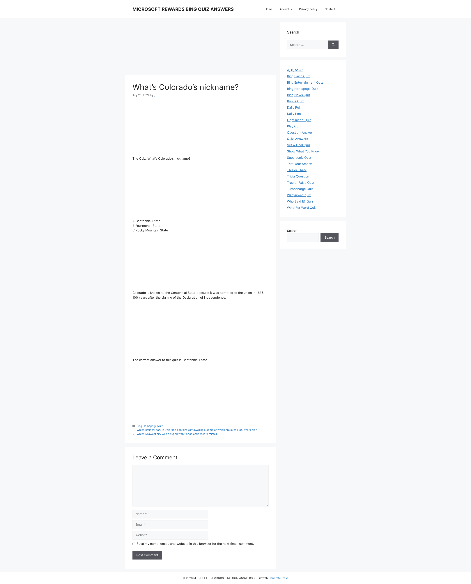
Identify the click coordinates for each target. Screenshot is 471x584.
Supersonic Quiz (299, 157)
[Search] (333, 45)
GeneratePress (278, 578)
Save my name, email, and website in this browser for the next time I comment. (195, 544)
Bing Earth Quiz (298, 76)
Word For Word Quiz (301, 208)
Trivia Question (298, 176)
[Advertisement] (200, 48)
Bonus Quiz (295, 101)
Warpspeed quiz (299, 195)
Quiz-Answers (297, 139)
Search (292, 231)
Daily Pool (294, 114)
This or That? (297, 170)
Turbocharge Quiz (300, 189)
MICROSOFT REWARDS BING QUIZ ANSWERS (183, 9)
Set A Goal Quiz (298, 145)
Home (268, 9)
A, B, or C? (295, 70)
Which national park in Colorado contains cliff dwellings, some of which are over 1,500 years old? (197, 429)
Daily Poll (293, 107)
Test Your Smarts (300, 164)
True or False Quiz (300, 182)
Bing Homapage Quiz (150, 426)
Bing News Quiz (298, 95)
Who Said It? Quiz (300, 201)
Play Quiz (294, 126)
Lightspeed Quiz (299, 120)
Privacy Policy (308, 9)
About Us (286, 9)
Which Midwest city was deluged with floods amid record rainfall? (177, 433)
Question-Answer (300, 132)
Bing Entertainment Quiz (305, 82)
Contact (330, 9)
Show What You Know (303, 151)
